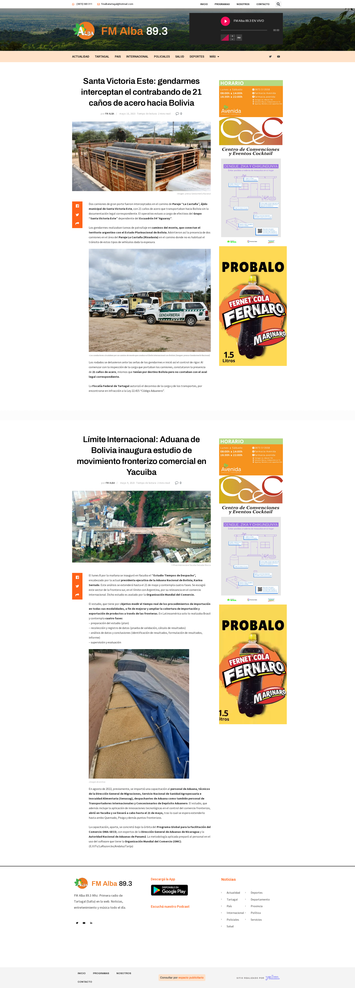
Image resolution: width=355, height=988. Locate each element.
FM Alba (109, 113)
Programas (222, 4)
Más (213, 56)
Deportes (197, 56)
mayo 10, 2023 (127, 113)
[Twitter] (270, 57)
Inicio (204, 4)
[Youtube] (279, 57)
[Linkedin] (91, 923)
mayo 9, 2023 (127, 482)
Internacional (137, 56)
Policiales (162, 56)
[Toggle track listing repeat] (239, 37)
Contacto (262, 4)
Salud (179, 56)
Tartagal (102, 56)
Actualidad (80, 56)
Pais (118, 56)
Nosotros (243, 4)
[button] (278, 4)
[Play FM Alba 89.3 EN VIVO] (225, 21)
